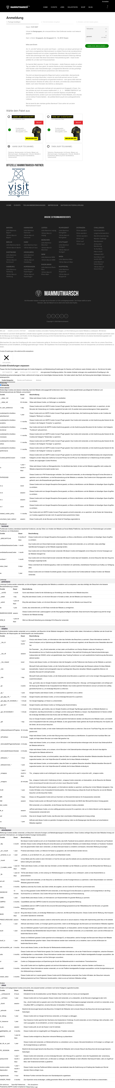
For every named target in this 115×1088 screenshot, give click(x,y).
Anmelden (105, 1)
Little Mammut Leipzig (48, 230)
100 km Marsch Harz (31, 248)
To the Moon (98, 249)
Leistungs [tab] (3, 580)
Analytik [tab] (2, 626)
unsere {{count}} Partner (17, 331)
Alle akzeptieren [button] (28, 351)
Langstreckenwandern (101, 233)
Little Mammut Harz (30, 245)
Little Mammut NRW (48, 257)
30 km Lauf (80, 239)
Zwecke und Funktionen (24, 380)
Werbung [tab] (3, 828)
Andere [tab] (2, 983)
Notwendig (5, 385)
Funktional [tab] (3, 524)
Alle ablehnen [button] (18, 351)
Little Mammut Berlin (13, 245)
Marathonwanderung (101, 236)
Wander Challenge (100, 239)
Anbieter (38, 380)
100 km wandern (82, 236)
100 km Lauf (80, 244)
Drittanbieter (7, 372)
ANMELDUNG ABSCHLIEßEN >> (97, 46)
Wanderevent (98, 241)
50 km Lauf (80, 241)
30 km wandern (81, 230)
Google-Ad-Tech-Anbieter (29, 372)
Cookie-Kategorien (7, 380)
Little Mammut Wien (66, 259)
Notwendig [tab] (3, 383)
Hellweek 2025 (99, 254)
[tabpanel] (57, 455)
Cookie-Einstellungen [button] (7, 351)
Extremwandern (99, 230)
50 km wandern (81, 233)
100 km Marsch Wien (66, 262)
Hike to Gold (98, 252)
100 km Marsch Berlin (13, 248)
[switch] (0, 526)
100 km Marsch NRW (48, 260)
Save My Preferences (18, 1084)
